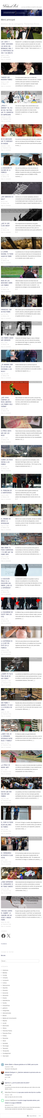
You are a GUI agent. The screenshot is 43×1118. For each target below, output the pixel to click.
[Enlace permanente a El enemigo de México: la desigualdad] (21, 511)
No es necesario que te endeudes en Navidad (6, 141)
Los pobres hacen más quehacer (7, 339)
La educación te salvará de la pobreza (6, 170)
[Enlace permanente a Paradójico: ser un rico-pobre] (21, 301)
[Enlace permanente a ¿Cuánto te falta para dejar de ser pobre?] (15, 665)
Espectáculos (22, 63)
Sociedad (36, 28)
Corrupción (4, 534)
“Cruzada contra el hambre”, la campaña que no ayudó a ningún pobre (6, 915)
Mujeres (5, 1020)
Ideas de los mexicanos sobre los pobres (6, 283)
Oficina (4, 1028)
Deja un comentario (6, 59)
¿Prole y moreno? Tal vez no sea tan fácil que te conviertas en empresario (7, 110)
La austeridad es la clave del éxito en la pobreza (6, 644)
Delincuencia (6, 985)
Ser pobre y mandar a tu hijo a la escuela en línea (6, 706)
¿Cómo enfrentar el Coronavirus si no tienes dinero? (7, 884)
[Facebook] (3, 936)
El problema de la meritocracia (6, 491)
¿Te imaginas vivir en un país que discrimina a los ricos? (7, 368)
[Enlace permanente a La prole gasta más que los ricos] (21, 423)
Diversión (4, 778)
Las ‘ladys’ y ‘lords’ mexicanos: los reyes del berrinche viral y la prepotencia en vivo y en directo (7, 47)
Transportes (38, 598)
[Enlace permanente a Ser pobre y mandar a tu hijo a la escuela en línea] (21, 695)
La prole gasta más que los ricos (6, 433)
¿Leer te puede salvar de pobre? (21, 1083)
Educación (12, 92)
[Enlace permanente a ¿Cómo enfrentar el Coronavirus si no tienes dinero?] (21, 874)
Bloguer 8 (5, 84)
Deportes (5, 988)
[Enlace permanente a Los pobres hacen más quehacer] (16, 329)
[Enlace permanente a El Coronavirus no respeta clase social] (14, 844)
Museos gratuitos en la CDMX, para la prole (26, 1064)
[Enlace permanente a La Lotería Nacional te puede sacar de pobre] (21, 243)
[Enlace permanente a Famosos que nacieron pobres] (21, 69)
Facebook (4, 944)
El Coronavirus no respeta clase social (7, 855)
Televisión (4, 30)
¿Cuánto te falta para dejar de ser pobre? (7, 676)
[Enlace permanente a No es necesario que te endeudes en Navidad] (21, 131)
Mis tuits (3, 955)
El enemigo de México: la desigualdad (6, 521)
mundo (19, 183)
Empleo (17, 92)
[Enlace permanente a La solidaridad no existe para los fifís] (21, 604)
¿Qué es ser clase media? (5, 224)
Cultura (17, 63)
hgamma (7, 1083)
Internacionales (7, 1013)
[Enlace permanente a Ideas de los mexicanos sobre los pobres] (21, 272)
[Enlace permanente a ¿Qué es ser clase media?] (21, 215)
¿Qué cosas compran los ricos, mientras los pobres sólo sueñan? (6, 402)
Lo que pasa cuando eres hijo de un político (29, 1092)
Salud (24, 535)
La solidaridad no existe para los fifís (7, 614)
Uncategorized (38, 351)
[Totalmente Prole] (21, 13)
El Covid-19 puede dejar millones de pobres (7, 824)
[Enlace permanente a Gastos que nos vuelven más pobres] (21, 783)
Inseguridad (4, 535)
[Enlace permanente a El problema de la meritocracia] (21, 481)
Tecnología (20, 324)
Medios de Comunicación (7, 28)
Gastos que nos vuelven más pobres (6, 794)
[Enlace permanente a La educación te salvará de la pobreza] (21, 160)
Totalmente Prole (7, 119)
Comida (7, 125)
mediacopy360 (6, 57)
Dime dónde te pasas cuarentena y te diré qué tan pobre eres (7, 551)
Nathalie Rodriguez (10, 1072)
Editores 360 (6, 176)
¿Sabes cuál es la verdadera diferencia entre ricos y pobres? (6, 737)
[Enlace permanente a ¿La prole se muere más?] (21, 757)
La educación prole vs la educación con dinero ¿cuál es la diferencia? (6, 583)
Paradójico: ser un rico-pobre (6, 310)
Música (27, 63)
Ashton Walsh (8, 1064)
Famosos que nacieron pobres (6, 78)
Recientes (4, 693)
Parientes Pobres (22, 28)
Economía (8, 92)
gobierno (31, 209)
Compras (12, 125)
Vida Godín (6, 1056)
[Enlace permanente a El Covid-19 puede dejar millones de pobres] (16, 813)
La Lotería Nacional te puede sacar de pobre (7, 254)
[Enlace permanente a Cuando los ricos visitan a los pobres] (21, 451)
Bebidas (3, 125)
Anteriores (5, 970)
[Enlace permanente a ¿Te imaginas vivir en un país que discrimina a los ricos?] (21, 356)
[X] (8, 936)
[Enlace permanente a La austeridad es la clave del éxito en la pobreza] (21, 633)
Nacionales (15, 28)
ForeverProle (22, 92)
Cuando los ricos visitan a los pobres (7, 462)
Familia (24, 125)
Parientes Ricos (30, 28)
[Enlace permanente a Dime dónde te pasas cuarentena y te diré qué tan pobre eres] (21, 539)
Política (18, 211)
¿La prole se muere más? (5, 766)
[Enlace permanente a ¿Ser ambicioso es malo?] (21, 189)
